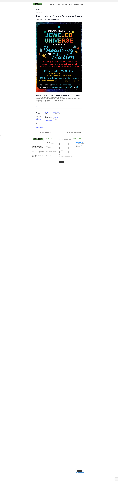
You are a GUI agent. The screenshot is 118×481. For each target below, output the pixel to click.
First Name (61, 141)
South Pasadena (52, 4)
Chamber (58, 4)
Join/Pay (70, 4)
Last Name (61, 145)
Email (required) (62, 150)
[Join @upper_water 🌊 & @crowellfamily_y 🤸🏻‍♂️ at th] (84, 260)
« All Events (38, 9)
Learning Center (76, 4)
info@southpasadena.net (43, 1)
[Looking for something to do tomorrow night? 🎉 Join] (75, 280)
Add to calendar (40, 106)
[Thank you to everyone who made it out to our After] (80, 165)
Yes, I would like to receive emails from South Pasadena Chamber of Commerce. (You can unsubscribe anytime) (65, 157)
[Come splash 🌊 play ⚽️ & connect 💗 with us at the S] (75, 406)
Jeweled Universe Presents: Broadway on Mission (39, 120)
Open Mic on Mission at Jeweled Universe (44, 132)
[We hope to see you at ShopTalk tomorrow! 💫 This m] (84, 422)
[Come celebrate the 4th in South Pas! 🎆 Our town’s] (84, 184)
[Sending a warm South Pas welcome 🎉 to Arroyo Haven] (80, 419)
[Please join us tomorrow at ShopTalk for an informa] (75, 198)
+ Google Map (55, 117)
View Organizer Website (48, 120)
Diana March (46, 112)
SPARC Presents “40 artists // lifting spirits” (74, 132)
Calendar (81, 4)
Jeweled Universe (56, 112)
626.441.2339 (35, 1)
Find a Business (64, 4)
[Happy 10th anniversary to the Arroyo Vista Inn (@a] (80, 311)
